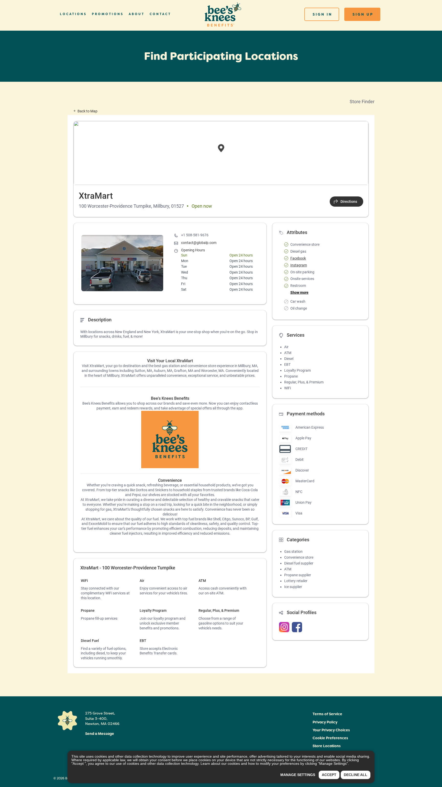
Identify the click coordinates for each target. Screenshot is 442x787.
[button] (330, 739)
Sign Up (362, 14)
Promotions (108, 14)
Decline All (355, 775)
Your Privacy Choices (331, 730)
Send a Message (99, 733)
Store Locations (327, 746)
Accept (329, 775)
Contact (160, 14)
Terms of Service (327, 714)
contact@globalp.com (198, 243)
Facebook (298, 258)
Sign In (322, 14)
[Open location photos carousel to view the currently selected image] (122, 263)
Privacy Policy (325, 722)
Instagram (298, 265)
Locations (73, 14)
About (137, 14)
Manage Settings (297, 775)
